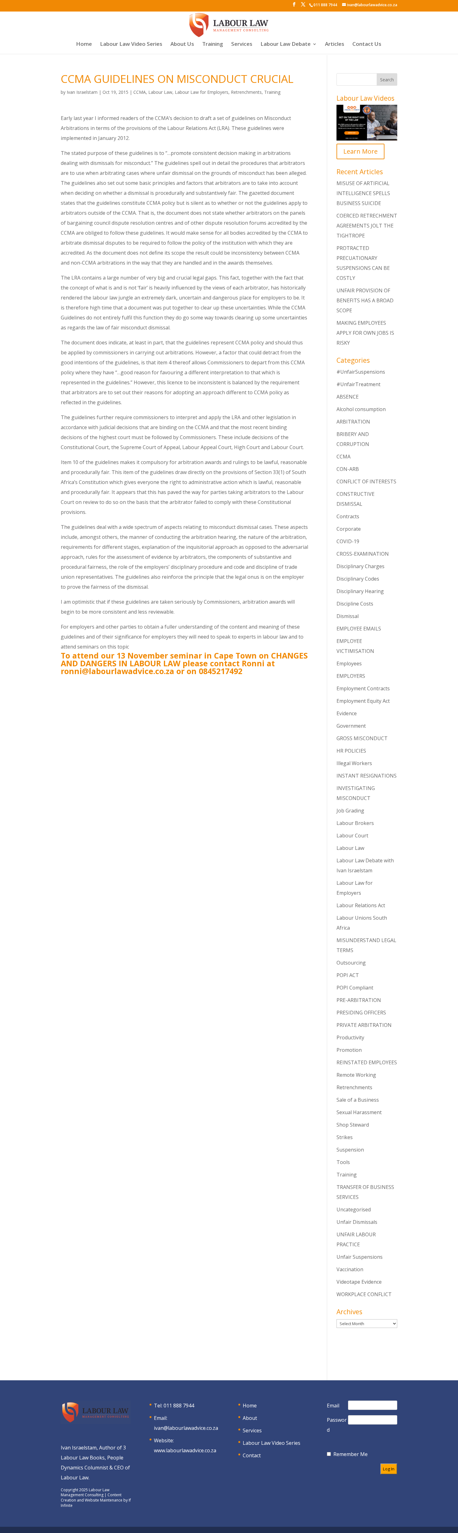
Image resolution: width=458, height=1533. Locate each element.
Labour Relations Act (360, 905)
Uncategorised (353, 1209)
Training (212, 44)
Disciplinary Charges (360, 566)
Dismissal (347, 616)
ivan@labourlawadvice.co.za (186, 1428)
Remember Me (350, 1454)
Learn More (360, 151)
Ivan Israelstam (82, 92)
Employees (349, 663)
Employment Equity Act (363, 700)
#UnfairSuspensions (360, 371)
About (250, 1418)
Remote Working (356, 1074)
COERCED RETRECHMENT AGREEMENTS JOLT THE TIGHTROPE (366, 225)
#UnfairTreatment (358, 384)
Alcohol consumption (361, 409)
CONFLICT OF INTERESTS (366, 481)
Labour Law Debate (285, 44)
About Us (182, 44)
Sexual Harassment (359, 1112)
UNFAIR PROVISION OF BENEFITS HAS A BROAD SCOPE (365, 300)
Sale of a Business (357, 1099)
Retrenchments (246, 92)
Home (84, 44)
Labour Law (160, 92)
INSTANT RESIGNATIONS (366, 775)
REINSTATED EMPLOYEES (366, 1062)
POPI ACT (347, 975)
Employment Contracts (363, 688)
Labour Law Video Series (131, 44)
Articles (334, 44)
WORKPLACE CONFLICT (364, 1294)
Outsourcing (351, 962)
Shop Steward (352, 1124)
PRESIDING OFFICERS (361, 1012)
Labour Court (352, 835)
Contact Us (366, 44)
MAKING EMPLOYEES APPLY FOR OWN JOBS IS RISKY (365, 332)
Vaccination (349, 1269)
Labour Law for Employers (201, 92)
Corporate (348, 528)
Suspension (350, 1149)
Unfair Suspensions (359, 1256)
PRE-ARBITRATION (358, 1000)
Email (333, 1405)
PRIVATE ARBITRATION (364, 1025)
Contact (252, 1455)
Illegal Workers (354, 763)
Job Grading (350, 810)
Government (351, 725)
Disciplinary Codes (357, 578)
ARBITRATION (353, 421)
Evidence (346, 713)
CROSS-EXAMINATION (362, 553)
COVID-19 (347, 541)
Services (241, 44)
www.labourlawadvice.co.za (185, 1450)
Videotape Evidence (359, 1281)
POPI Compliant (354, 987)
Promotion (349, 1050)
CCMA (139, 92)
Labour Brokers (355, 823)
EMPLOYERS (350, 676)
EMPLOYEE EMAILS (358, 628)
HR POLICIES (351, 750)
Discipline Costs (354, 603)
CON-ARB (347, 469)
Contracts (347, 516)
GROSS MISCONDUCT (362, 738)
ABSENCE (347, 396)
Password (337, 1424)
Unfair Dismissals (356, 1222)
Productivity (350, 1037)
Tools (343, 1162)
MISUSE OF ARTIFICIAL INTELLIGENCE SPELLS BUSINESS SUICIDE (363, 193)
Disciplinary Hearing (360, 591)
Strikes (344, 1137)
